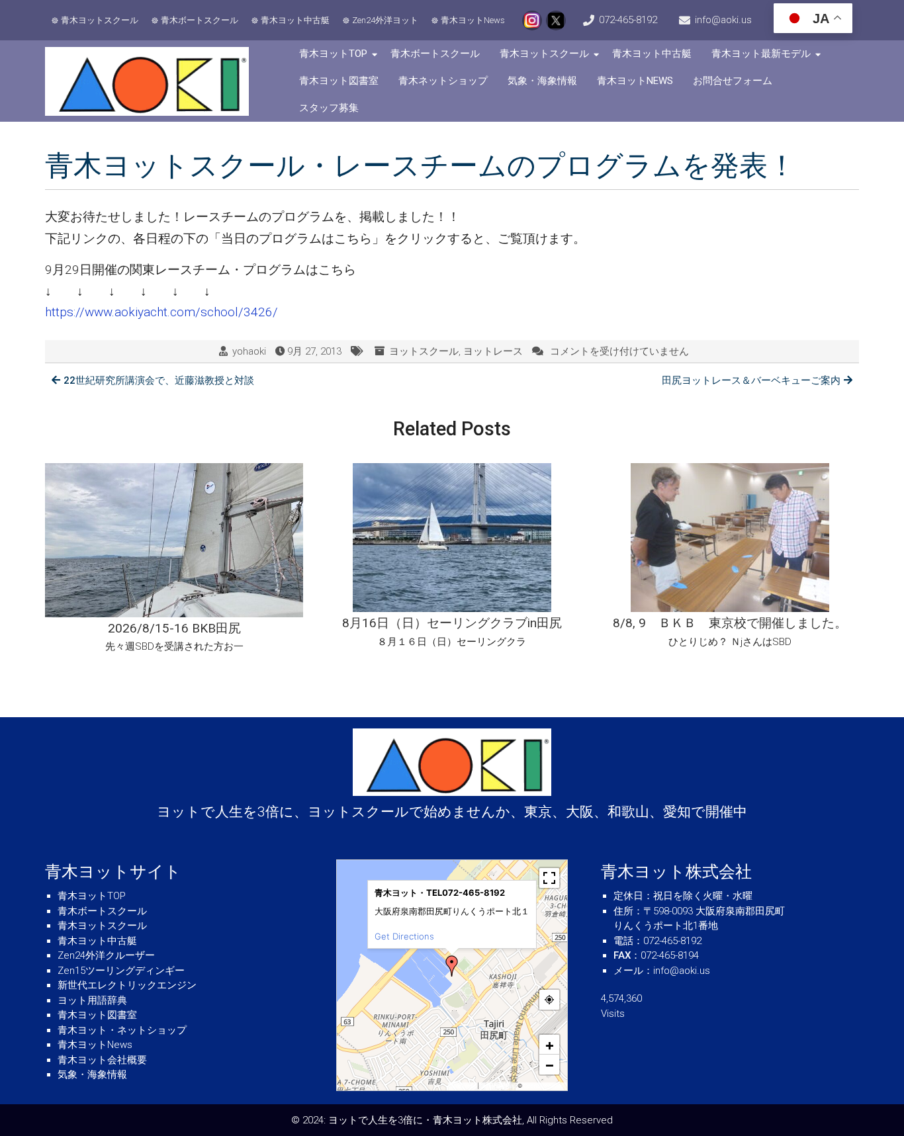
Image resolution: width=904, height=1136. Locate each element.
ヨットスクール (424, 351)
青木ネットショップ (443, 81)
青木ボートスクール (199, 20)
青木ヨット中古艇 (295, 20)
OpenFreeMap (498, 1085)
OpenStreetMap (543, 1085)
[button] (452, 966)
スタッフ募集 (329, 108)
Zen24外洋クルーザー (106, 955)
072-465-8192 (628, 20)
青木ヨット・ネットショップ (122, 1030)
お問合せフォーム (732, 81)
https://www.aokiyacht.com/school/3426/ (161, 312)
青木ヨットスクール (99, 20)
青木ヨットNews (473, 20)
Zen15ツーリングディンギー (121, 971)
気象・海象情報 (542, 81)
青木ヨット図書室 (339, 81)
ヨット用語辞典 (92, 1000)
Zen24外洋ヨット (385, 20)
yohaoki (249, 351)
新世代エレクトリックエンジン (127, 985)
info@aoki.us (723, 20)
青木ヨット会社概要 (102, 1060)
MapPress (463, 1085)
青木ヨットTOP (333, 54)
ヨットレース (493, 351)
